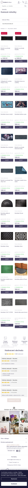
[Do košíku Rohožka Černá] (21, 226)
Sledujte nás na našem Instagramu (14, 409)
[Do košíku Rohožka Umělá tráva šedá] (21, 193)
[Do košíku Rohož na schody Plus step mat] (7, 193)
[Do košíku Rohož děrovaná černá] (21, 326)
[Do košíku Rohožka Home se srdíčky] (21, 94)
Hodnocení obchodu (14, 350)
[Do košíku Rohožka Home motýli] (7, 127)
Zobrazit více (14, 400)
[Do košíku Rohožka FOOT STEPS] (7, 325)
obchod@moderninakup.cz (14, 459)
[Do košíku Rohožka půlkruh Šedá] (21, 292)
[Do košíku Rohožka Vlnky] (7, 259)
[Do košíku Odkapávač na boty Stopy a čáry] (7, 94)
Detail (7, 61)
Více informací (22, 475)
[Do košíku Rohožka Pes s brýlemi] (7, 160)
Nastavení (14, 479)
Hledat (25, 6)
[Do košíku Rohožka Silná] (21, 259)
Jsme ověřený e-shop (13, 445)
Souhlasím (14, 484)
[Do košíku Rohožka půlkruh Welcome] (7, 226)
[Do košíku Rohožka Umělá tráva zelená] (7, 292)
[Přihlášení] (19, 2)
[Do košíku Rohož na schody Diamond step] (21, 160)
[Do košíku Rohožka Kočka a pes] (21, 127)
